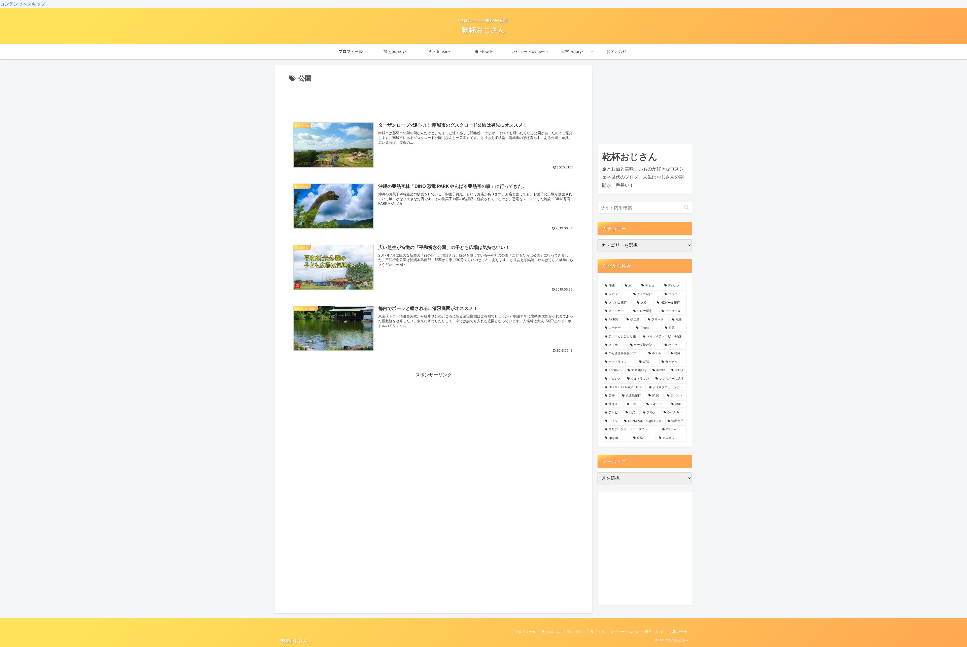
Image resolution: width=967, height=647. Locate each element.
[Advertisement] (433, 98)
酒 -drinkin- (575, 631)
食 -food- (597, 631)
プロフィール (525, 631)
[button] (686, 207)
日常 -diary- (654, 631)
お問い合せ (678, 631)
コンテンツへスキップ (22, 4)
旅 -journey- (551, 631)
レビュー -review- (625, 631)
